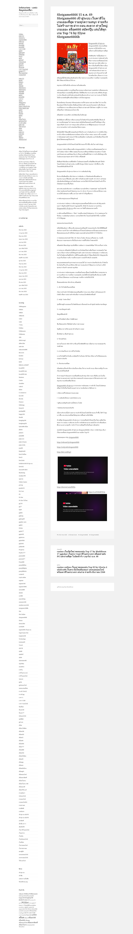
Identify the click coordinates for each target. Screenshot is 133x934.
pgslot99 (21, 534)
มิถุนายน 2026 (23, 236)
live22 (20, 56)
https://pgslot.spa (24, 108)
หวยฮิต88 (21, 808)
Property (21, 550)
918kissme (22, 334)
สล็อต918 (21, 753)
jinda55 (21, 82)
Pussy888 (21, 562)
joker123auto (23, 442)
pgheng (21, 516)
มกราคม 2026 (23, 251)
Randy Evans (73, 535)
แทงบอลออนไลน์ (23, 854)
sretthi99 (21, 627)
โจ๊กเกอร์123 (22, 126)
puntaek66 (22, 556)
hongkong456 (23, 423)
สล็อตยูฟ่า (21, 771)
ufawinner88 (22, 660)
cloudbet (21, 383)
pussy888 (21, 45)
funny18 (21, 408)
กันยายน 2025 (22, 264)
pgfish (20, 513)
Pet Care (21, 491)
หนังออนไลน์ (22, 62)
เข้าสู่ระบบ (21, 872)
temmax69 (22, 642)
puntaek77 (22, 559)
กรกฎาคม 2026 (23, 233)
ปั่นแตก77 (21, 713)
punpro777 (22, 71)
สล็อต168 (21, 731)
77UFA (21, 325)
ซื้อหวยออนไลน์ (23, 73)
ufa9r (20, 657)
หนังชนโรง (22, 38)
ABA (20, 337)
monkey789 (22, 476)
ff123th (21, 399)
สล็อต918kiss (22, 756)
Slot (20, 611)
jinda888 (21, 436)
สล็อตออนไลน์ (23, 139)
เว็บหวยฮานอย (23, 848)
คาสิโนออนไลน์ (23, 676)
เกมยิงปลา (21, 811)
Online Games (23, 482)
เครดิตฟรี (21, 820)
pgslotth (21, 543)
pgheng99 (22, 52)
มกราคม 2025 (23, 288)
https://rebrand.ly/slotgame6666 (68, 442)
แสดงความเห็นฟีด (24, 879)
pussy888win (22, 571)
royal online (22, 577)
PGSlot (21, 528)
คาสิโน (21, 670)
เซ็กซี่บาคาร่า (22, 824)
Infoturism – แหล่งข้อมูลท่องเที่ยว (28, 8)
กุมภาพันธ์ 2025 (23, 285)
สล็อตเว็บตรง (22, 88)
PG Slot (21, 497)
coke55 (21, 386)
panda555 (22, 488)
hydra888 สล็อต (23, 426)
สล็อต (20, 128)
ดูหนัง (20, 58)
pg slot (21, 112)
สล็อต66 (21, 86)
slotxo (20, 101)
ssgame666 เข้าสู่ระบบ (25, 630)
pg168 (20, 80)
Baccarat (21, 353)
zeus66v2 (21, 667)
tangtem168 (22, 636)
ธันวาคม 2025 (23, 254)
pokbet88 (21, 546)
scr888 (21, 596)
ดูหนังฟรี (21, 43)
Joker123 (21, 439)
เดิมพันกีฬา (22, 827)
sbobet (21, 593)
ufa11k (21, 648)
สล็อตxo (21, 137)
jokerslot (21, 134)
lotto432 (21, 466)
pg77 (20, 506)
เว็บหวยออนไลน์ (23, 845)
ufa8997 (21, 654)
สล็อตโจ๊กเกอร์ (23, 790)
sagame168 (22, 583)
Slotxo (20, 620)
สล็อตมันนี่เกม (22, 768)
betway (21, 359)
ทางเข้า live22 (23, 691)
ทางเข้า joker (22, 123)
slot (20, 117)
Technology (22, 639)
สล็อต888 (21, 91)
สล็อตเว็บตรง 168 (23, 784)
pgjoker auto (22, 522)
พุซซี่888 (21, 719)
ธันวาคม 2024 (23, 291)
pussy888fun (22, 565)
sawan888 (22, 590)
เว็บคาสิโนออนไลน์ (24, 830)
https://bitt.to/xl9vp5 (64, 452)
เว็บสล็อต (21, 842)
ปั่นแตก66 (21, 67)
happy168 (22, 414)
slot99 (20, 84)
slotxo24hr (22, 623)
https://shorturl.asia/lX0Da (66, 487)
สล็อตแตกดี (22, 787)
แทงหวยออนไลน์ (23, 857)
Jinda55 (21, 900)
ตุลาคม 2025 (22, 261)
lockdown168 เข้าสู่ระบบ (26, 463)
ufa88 (20, 651)
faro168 (21, 396)
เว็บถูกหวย (21, 833)
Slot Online (22, 614)
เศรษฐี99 (21, 851)
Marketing (22, 473)
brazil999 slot (23, 371)
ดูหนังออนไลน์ (23, 121)
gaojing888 (22, 411)
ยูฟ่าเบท (21, 722)
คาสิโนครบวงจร (23, 673)
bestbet (21, 356)
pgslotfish (22, 540)
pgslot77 (21, 65)
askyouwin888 (23, 349)
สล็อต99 (21, 759)
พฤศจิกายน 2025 (23, 257)
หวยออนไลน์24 (23, 802)
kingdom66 (22, 451)
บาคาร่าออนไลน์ (23, 69)
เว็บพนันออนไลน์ (23, 839)
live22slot (21, 460)
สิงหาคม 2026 (23, 230)
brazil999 (21, 368)
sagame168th (23, 40)
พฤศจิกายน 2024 (23, 294)
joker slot (21, 125)
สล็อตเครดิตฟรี (23, 777)
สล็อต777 (21, 747)
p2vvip (21, 485)
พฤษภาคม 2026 (23, 239)
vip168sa (21, 663)
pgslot (20, 51)
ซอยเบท (21, 679)
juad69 (21, 448)
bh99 (20, 362)
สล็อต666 (21, 744)
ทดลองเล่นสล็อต (23, 688)
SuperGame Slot (23, 633)
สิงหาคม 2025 (23, 267)
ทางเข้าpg (21, 694)
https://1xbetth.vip (24, 106)
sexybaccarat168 (24, 605)
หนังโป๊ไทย (22, 104)
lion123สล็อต (22, 454)
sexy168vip (22, 599)
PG (19, 494)
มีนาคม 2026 (22, 245)
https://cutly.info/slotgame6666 (67, 447)
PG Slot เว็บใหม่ (23, 500)
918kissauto (22, 331)
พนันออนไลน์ (22, 716)
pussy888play (23, 568)
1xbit (20, 322)
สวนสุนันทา (22, 793)
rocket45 (21, 574)
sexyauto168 (22, 602)
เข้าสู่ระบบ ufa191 (24, 814)
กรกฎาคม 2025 (23, 270)
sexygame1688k (23, 608)
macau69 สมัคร (23, 470)
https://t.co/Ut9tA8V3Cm (97, 492)
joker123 (21, 36)
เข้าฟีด (20, 875)
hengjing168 (22, 420)
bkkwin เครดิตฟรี (24, 365)
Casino (21, 380)
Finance (21, 402)
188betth (21, 316)
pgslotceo (21, 537)
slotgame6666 (23, 617)
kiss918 (21, 113)
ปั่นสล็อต (21, 707)
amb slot (21, 346)
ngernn (21, 479)
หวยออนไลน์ (22, 75)
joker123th (22, 445)
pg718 (20, 503)
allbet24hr (22, 343)
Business (21, 377)
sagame (21, 580)
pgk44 (20, 525)
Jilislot (21, 429)
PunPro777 (22, 553)
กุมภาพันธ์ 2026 (23, 248)
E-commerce (22, 393)
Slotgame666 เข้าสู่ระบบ (97, 43)
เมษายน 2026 (22, 242)
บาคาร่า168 (22, 49)
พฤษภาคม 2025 (23, 276)
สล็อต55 (21, 737)
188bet (21, 312)
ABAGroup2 (22, 340)
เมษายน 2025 (22, 279)
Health (21, 417)
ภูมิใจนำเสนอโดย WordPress (65, 587)
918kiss (21, 34)
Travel (21, 645)
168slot (21, 309)
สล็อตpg (21, 762)
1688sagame (22, 306)
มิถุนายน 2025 (23, 273)
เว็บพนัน (21, 836)
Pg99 (20, 510)
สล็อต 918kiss (22, 728)
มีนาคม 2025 (22, 282)
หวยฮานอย (22, 805)
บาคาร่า (21, 99)
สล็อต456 (21, 734)
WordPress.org (23, 882)
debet (20, 389)
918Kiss (21, 328)
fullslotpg (21, 54)
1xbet (20, 319)
